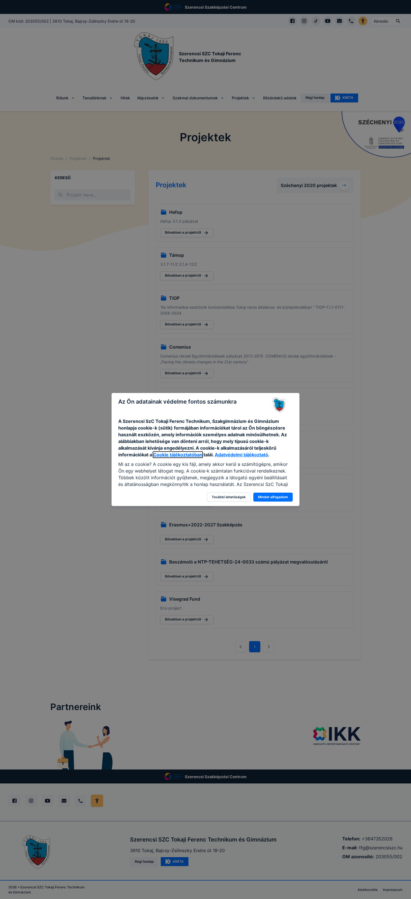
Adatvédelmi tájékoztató (241, 454)
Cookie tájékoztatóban (177, 454)
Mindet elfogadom (273, 497)
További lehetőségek (229, 497)
